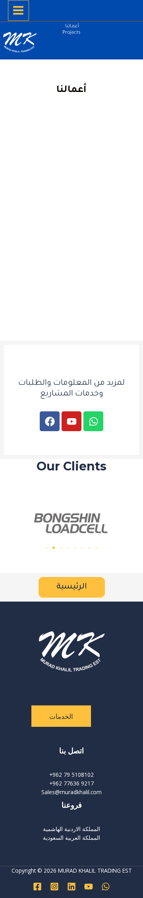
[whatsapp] (105, 886)
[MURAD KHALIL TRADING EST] (20, 43)
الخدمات (61, 716)
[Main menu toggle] (18, 10)
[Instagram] (54, 886)
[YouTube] (88, 886)
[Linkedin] (71, 886)
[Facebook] (37, 886)
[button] (46, 547)
